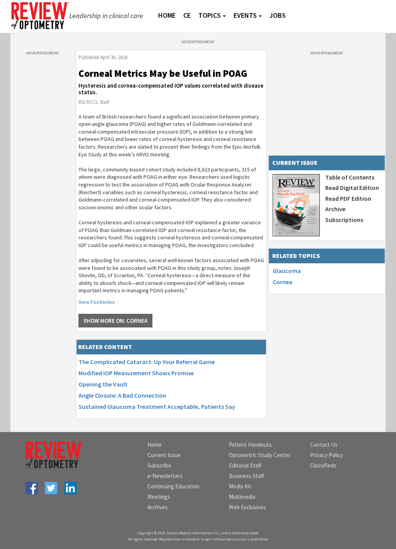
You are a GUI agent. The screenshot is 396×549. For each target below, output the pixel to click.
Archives (157, 507)
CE (187, 15)
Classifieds (323, 465)
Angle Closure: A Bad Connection (122, 395)
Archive (335, 209)
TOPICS (209, 15)
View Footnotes (97, 301)
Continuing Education (173, 486)
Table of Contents (349, 177)
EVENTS (245, 15)
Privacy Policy (326, 455)
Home (154, 444)
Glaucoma (287, 270)
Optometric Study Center (259, 455)
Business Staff (246, 476)
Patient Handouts (250, 444)
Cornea (282, 282)
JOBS (278, 15)
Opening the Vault (103, 384)
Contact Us (324, 444)
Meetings (158, 496)
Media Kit (240, 486)
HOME (167, 15)
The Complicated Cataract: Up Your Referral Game (147, 362)
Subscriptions (344, 220)
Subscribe (159, 465)
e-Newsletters (165, 476)
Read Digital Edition (352, 187)
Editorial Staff (245, 465)
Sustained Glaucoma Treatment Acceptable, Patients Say (157, 406)
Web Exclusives (247, 507)
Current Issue (164, 455)
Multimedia (242, 496)
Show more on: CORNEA (115, 320)
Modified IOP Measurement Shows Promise (136, 373)
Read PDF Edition (348, 198)
